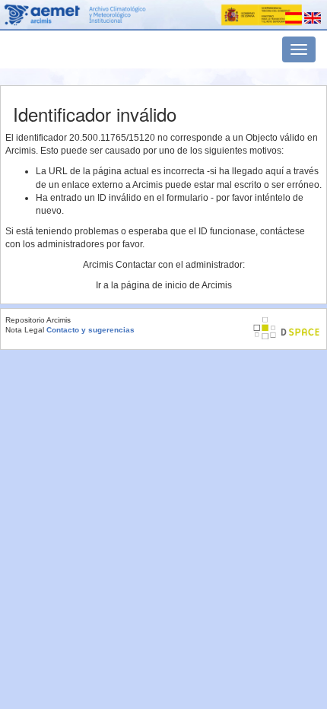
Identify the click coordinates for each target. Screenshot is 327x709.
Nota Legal (24, 330)
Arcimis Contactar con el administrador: (164, 264)
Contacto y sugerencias (90, 330)
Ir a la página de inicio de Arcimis (164, 285)
